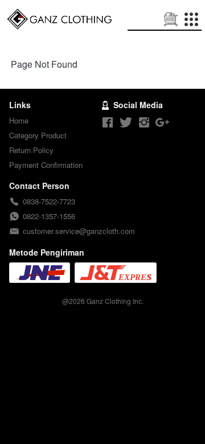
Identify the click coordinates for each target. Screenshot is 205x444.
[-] (107, 123)
